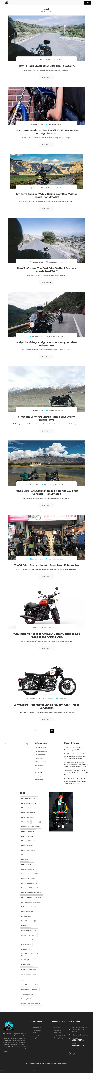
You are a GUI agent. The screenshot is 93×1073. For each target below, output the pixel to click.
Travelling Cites (27, 994)
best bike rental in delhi (28, 803)
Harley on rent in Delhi (28, 907)
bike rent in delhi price (28, 841)
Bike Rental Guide (40, 747)
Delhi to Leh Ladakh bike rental (30, 902)
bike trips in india (27, 864)
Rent (87, 2)
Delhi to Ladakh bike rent (29, 883)
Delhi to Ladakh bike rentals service (46, 762)
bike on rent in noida (28, 817)
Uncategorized (39, 779)
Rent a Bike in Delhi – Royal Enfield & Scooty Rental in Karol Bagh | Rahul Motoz (75, 781)
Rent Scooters (39, 772)
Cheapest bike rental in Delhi (30, 874)
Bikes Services (52, 60)
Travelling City (26, 999)
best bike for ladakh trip (28, 798)
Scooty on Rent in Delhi (29, 974)
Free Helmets (39, 765)
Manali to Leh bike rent (28, 935)
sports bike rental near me (29, 989)
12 (57, 731)
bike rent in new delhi (28, 850)
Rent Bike (60, 60)
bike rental (37, 822)
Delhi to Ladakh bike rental (29, 888)
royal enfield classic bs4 (28, 969)
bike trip (24, 859)
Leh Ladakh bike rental (28, 921)
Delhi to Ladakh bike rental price (31, 892)
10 (46, 731)
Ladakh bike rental (27, 911)
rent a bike (25, 949)
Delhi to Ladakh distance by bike (31, 897)
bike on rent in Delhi (28, 812)
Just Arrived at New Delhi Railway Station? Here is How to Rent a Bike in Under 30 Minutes (76, 764)
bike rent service (27, 855)
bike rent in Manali (27, 845)
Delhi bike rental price (28, 878)
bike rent (25, 822)
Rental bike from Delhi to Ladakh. (30, 954)
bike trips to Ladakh (27, 869)
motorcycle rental (27, 939)
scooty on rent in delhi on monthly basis (31, 979)
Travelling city (63, 485)
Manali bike (25, 925)
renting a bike (26, 964)
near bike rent (26, 944)
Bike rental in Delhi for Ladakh (30, 826)
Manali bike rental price (28, 930)
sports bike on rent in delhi (29, 984)
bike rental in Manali (27, 831)
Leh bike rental (26, 916)
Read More (45, 77)
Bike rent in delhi (27, 836)
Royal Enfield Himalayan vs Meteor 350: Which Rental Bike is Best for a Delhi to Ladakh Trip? (75, 756)
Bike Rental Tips (40, 754)
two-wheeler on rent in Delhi (30, 1003)
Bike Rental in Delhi (41, 751)
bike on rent (26, 808)
